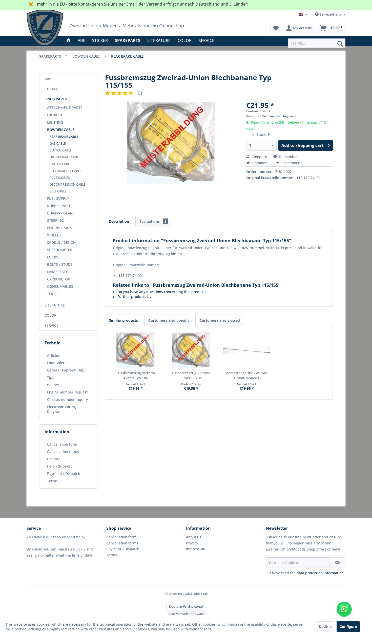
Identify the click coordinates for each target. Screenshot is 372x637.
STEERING (55, 220)
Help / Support (59, 466)
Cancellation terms (63, 451)
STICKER (51, 88)
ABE (48, 78)
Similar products (123, 320)
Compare (259, 156)
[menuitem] (316, 43)
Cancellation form (62, 444)
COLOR (50, 315)
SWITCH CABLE (60, 164)
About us (193, 537)
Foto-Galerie (57, 362)
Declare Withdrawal (186, 606)
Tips (50, 377)
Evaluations (153, 221)
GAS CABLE (58, 143)
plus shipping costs (282, 116)
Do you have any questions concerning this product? (161, 291)
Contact (53, 458)
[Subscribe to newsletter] (337, 562)
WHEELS (54, 235)
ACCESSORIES (60, 177)
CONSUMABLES (60, 286)
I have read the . (307, 572)
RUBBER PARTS (60, 205)
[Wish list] (276, 28)
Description (119, 221)
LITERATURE (55, 305)
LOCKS (52, 257)
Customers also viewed (219, 320)
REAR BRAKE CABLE (64, 137)
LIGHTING (55, 122)
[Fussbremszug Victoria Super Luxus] (191, 350)
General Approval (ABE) (66, 370)
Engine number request (67, 392)
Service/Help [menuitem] (330, 14)
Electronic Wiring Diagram (61, 409)
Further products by (133, 296)
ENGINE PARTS (59, 227)
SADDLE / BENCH (61, 242)
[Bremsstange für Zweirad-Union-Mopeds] (247, 350)
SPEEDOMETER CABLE (65, 171)
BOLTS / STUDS (59, 264)
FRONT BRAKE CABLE (65, 157)
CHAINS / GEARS (60, 213)
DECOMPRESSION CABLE (68, 184)
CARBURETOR (58, 279)
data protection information (320, 572)
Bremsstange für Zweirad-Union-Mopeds (246, 375)
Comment (260, 162)
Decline (325, 626)
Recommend (291, 162)
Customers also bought (168, 320)
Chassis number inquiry (67, 399)
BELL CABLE (58, 191)
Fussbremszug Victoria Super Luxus (191, 375)
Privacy (192, 543)
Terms (52, 480)
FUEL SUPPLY (58, 198)
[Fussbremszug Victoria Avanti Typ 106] (136, 350)
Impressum (195, 548)
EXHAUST (55, 115)
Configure (348, 626)
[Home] (68, 40)
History (53, 384)
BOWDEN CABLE (61, 129)
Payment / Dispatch (63, 473)
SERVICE (51, 325)
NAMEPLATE (57, 271)
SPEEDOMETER (59, 249)
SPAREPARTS (56, 99)
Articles (53, 355)
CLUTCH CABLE (61, 150)
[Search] (340, 43)
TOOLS (52, 293)
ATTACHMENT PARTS (64, 107)
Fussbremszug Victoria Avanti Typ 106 (135, 375)
